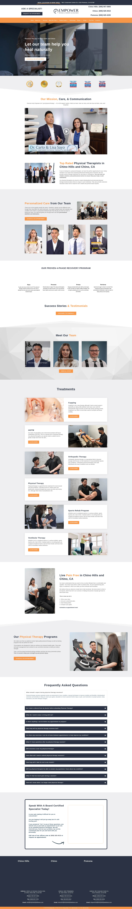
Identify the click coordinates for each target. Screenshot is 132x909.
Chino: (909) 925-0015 (102, 11)
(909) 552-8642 (74, 907)
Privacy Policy (65, 907)
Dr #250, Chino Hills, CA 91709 (33, 892)
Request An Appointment (31, 13)
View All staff (66, 371)
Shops (78, 20)
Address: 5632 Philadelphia (65, 891)
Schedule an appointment (36, 218)
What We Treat (53, 20)
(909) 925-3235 (101, 896)
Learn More (74, 416)
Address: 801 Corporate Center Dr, (99, 891)
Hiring (84, 20)
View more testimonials (66, 313)
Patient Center (63, 20)
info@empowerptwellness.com (35, 902)
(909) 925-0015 (56, 835)
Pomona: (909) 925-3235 (101, 15)
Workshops (72, 20)
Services (45, 20)
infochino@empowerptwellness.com (68, 902)
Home (32, 20)
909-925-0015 (68, 896)
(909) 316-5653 (85, 907)
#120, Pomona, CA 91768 (99, 892)
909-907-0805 (35, 896)
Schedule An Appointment (35, 59)
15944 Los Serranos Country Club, (33, 891)
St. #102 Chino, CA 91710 (66, 892)
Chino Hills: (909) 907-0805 (99, 7)
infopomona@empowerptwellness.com (101, 902)
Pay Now (91, 20)
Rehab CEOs (52, 907)
